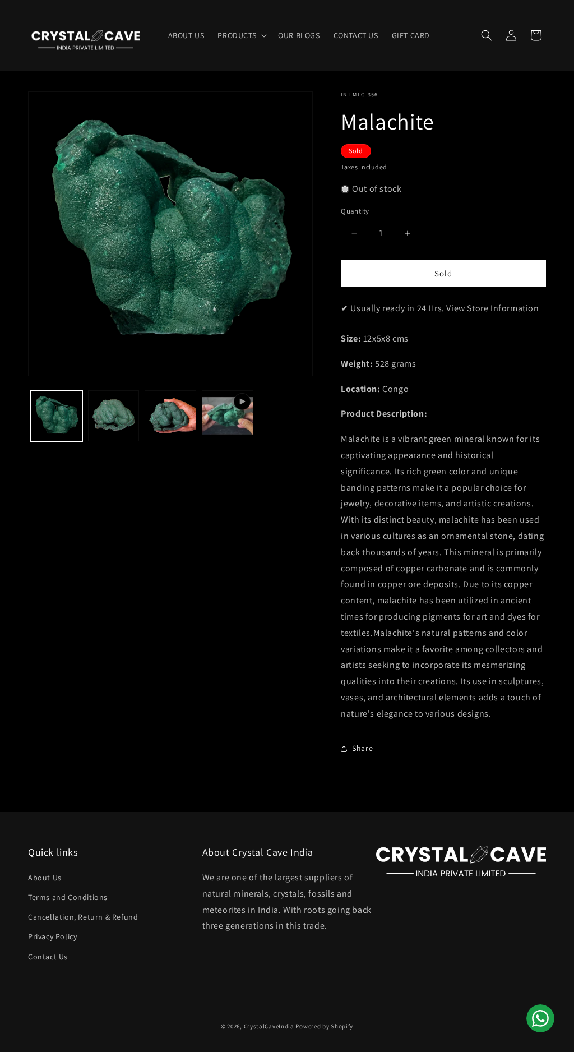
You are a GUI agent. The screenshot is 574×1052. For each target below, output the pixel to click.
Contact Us (48, 957)
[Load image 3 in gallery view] (170, 416)
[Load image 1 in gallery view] (56, 416)
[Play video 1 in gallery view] (227, 416)
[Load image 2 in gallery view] (114, 416)
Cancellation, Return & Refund (83, 917)
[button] (241, 35)
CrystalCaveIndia (269, 1026)
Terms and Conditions (68, 897)
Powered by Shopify (324, 1026)
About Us (45, 878)
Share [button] (362, 748)
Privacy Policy (52, 936)
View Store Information (492, 308)
